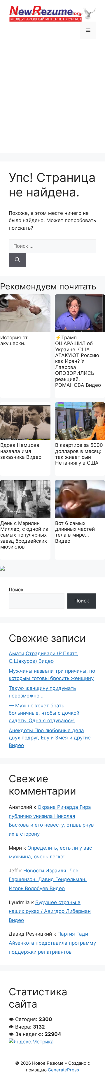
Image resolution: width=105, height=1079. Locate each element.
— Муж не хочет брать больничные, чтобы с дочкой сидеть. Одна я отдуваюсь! (44, 713)
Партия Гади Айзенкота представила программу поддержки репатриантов (52, 943)
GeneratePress (63, 1070)
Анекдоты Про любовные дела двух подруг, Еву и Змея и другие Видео (50, 737)
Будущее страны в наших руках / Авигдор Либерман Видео (50, 911)
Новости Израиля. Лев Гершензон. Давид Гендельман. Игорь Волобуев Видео (48, 879)
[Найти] (17, 260)
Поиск (16, 590)
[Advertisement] (52, 100)
